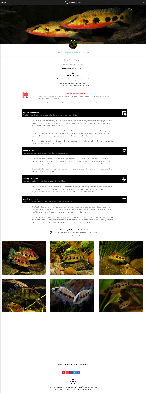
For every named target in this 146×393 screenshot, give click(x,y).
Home (59, 52)
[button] (24, 258)
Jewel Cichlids (77, 52)
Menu (2, 2)
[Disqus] (73, 339)
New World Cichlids (67, 52)
